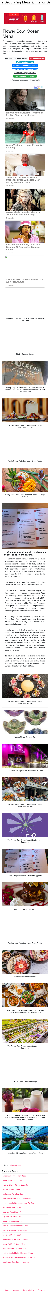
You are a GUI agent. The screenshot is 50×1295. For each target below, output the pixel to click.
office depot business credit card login (25, 80)
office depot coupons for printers (25, 65)
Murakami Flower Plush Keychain (16, 1239)
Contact (16, 1290)
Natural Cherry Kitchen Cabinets (15, 1185)
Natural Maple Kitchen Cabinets (15, 1230)
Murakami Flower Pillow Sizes (14, 1176)
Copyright (41, 1290)
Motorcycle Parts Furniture (13, 1194)
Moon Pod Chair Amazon (12, 1180)
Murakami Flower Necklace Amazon (17, 1198)
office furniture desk (37, 58)
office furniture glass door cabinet (25, 69)
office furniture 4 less (25, 62)
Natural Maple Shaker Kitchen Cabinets (18, 1253)
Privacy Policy (28, 1290)
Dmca (7, 1290)
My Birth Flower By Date (12, 1216)
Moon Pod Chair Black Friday (14, 1244)
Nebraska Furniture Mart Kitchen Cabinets (19, 1257)
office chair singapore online (25, 73)
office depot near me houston (25, 76)
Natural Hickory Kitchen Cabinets (15, 1226)
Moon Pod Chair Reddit (12, 1235)
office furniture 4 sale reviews (16, 58)
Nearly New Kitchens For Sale (14, 1248)
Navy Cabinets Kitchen (11, 1189)
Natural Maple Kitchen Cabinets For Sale (18, 1203)
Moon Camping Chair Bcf (12, 1221)
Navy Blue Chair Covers (12, 1207)
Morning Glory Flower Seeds (14, 1212)
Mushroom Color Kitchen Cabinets (16, 1262)
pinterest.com (15, 1165)
